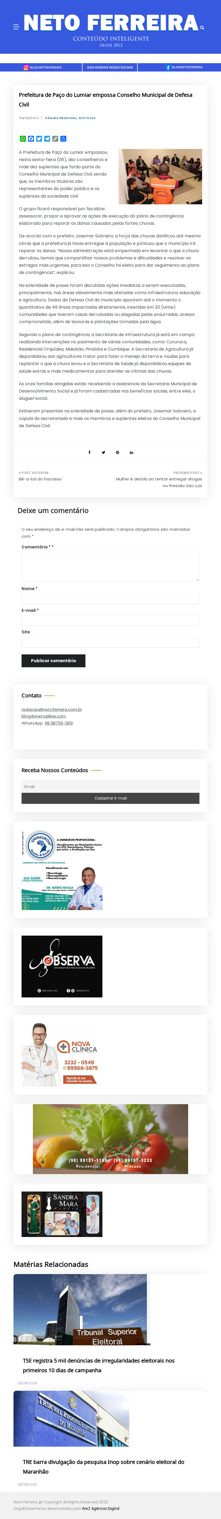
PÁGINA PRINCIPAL (61, 118)
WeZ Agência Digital (100, 1508)
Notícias (87, 118)
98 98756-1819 (59, 723)
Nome (29, 588)
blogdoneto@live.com (44, 716)
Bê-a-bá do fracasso (40, 479)
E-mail (30, 610)
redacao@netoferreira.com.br (52, 709)
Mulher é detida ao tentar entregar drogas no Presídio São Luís (159, 482)
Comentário (36, 547)
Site (26, 632)
